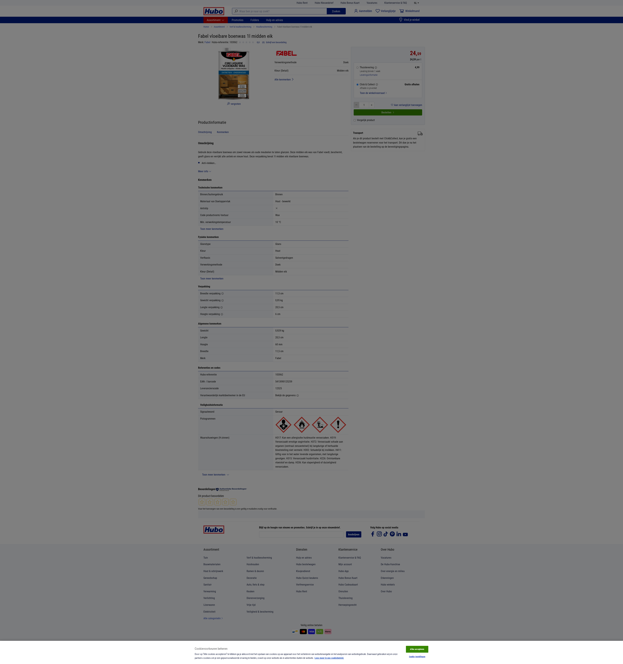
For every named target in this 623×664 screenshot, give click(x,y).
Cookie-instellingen (417, 656)
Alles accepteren (417, 649)
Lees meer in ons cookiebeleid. (329, 657)
